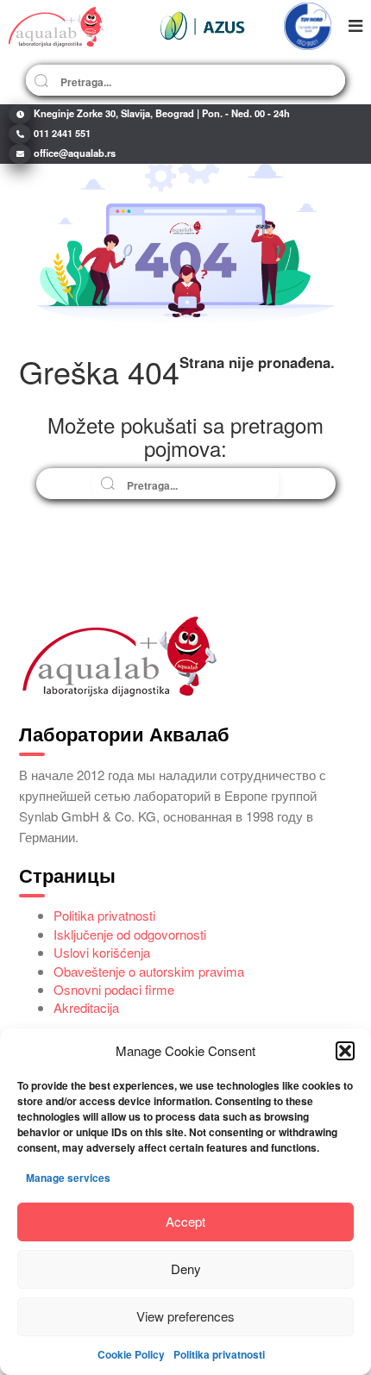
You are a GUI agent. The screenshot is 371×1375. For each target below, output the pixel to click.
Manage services (68, 1177)
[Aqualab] (56, 26)
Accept (185, 1221)
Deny (186, 1268)
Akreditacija (86, 1007)
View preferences (185, 1316)
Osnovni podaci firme (113, 989)
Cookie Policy (131, 1354)
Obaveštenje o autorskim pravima (148, 971)
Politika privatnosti (219, 1354)
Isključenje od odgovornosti (129, 934)
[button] (345, 1050)
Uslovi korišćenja (101, 952)
